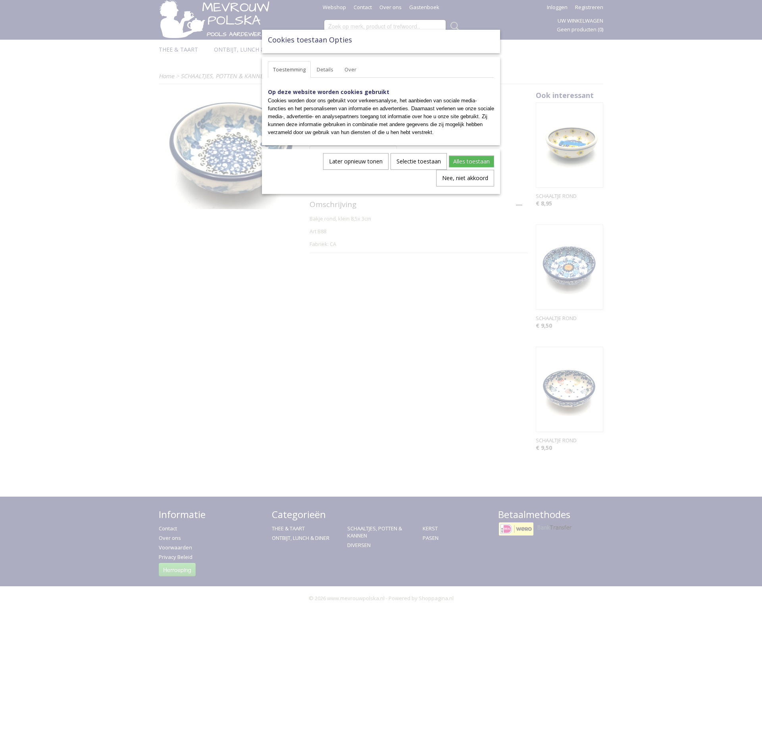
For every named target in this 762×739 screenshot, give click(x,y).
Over (350, 69)
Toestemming (289, 69)
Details (325, 69)
